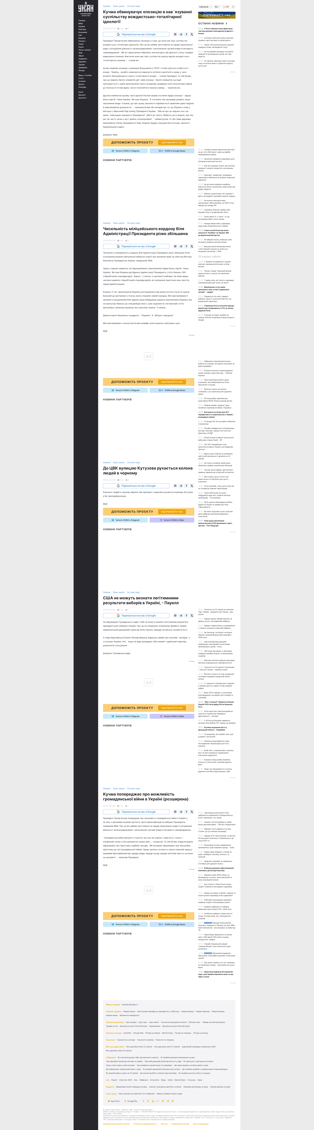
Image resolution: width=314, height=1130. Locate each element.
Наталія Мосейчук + (130, 1005)
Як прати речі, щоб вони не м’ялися (198, 1061)
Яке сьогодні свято (115, 1046)
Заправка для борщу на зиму (195, 1087)
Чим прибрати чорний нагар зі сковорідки (154, 1065)
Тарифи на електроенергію (213, 1022)
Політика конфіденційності (145, 1124)
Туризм (81, 65)
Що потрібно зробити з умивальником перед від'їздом (205, 1069)
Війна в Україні (113, 1004)
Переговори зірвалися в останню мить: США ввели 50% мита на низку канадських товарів (215, 937)
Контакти (82, 98)
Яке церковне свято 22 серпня (119, 1051)
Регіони (81, 41)
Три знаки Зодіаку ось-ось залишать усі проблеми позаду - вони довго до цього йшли (216, 964)
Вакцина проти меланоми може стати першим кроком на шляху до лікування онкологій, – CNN (214, 248)
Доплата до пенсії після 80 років (176, 1026)
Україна (81, 26)
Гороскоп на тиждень (165, 1040)
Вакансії (81, 95)
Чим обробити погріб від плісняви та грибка (124, 1061)
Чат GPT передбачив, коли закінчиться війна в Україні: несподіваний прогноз (215, 446)
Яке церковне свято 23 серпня (139, 1047)
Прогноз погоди (113, 1033)
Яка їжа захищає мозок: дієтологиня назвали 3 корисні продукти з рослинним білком (216, 168)
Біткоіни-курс (194, 1022)
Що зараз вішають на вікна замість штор (191, 1065)
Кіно (135, 1080)
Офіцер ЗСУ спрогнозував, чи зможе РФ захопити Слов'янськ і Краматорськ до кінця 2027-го (216, 838)
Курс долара (131, 1022)
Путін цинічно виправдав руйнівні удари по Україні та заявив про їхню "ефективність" (215, 504)
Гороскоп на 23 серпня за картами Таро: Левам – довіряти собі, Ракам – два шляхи (215, 611)
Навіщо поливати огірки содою (169, 1094)
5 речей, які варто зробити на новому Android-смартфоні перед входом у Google (216, 317)
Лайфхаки (111, 1057)
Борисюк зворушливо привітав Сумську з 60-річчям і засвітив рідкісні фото (214, 762)
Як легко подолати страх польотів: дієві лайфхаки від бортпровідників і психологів (215, 513)
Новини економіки (115, 1022)
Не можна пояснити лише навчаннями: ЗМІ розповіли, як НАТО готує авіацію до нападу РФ (216, 202)
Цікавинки (82, 68)
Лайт (80, 53)
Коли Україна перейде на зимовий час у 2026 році (158, 1011)
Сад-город (111, 1093)
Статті (81, 78)
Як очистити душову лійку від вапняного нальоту (138, 1057)
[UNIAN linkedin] (153, 1101)
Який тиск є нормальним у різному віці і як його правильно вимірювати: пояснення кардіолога (216, 752)
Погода (81, 70)
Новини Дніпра (187, 1011)
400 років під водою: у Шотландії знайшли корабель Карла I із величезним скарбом (215, 653)
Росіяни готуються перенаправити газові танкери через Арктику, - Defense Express (215, 372)
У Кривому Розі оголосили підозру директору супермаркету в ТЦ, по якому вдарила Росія (216, 308)
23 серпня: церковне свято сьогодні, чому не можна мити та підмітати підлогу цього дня (216, 63)
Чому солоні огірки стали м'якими (120, 1065)
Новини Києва (112, 1015)
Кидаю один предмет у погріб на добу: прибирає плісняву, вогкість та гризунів (215, 854)
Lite (107, 1080)
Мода (163, 1080)
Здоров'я (82, 62)
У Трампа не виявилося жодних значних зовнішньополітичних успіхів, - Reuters (214, 264)
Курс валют (154, 1022)
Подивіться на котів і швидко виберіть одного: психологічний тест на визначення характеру (214, 298)
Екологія (81, 38)
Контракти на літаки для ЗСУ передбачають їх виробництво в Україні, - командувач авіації (216, 414)
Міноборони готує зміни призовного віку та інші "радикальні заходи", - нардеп (213, 289)
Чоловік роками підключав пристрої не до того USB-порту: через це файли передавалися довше (216, 152)
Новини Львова (218, 1011)
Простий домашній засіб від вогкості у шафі (163, 1061)
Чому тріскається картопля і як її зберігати (136, 1094)
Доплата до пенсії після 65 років (133, 1026)
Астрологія (154, 1080)
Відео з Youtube (85, 75)
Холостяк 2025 (125, 1080)
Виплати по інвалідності (129, 1015)
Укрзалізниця (154, 1026)
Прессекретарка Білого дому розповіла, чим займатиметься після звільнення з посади (213, 382)
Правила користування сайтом (116, 1124)
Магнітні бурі (167, 1033)
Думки (81, 84)
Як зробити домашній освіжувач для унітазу (161, 1069)
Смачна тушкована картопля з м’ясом (165, 1087)
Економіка (82, 32)
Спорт (81, 44)
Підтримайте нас (217, 15)
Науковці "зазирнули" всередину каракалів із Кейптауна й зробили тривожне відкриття (216, 177)
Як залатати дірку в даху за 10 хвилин (122, 1073)
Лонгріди (82, 87)
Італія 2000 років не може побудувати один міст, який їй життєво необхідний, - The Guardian (214, 495)
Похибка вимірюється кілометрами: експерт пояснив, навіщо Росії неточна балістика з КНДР (216, 430)
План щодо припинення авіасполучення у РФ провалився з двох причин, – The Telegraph (215, 523)
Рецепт (114, 1080)
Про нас (164, 1124)
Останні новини (211, 23)
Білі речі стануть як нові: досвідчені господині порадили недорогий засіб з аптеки (216, 676)
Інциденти (82, 59)
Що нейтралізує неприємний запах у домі (123, 1069)
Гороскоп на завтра (145, 1040)
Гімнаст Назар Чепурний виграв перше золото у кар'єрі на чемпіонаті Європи (214, 273)
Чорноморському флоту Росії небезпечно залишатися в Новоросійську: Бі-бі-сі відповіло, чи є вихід (215, 815)
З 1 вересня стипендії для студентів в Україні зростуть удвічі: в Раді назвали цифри (216, 685)
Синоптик (127, 1033)
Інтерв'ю (82, 81)
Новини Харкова (203, 1011)
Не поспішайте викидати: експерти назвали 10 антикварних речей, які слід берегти (215, 54)
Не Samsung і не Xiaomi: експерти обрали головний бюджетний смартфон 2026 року (215, 634)
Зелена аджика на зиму (220, 1087)
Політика (82, 29)
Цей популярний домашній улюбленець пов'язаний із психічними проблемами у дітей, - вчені (214, 644)
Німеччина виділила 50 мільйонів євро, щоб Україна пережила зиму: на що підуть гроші (215, 974)
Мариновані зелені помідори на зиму (131, 1087)
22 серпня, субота (209, 256)
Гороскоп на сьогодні (126, 1040)
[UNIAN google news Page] (158, 1101)
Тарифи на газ (112, 1026)
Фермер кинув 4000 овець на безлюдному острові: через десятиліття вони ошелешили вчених (215, 877)
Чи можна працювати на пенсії (174, 1022)
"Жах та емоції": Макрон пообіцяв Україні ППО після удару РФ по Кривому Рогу (216, 704)
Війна (80, 23)
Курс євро (143, 1022)
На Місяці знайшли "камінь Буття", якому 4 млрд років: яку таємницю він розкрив (215, 915)
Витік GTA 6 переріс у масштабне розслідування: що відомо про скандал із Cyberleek (215, 695)
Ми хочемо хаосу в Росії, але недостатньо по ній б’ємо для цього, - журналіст (214, 479)
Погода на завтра (152, 1033)
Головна (81, 21)
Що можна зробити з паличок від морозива (158, 1073)
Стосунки (191, 1080)
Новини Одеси (129, 1011)
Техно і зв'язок (84, 50)
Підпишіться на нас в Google (139, 34)
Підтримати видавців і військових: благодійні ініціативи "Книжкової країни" (216, 955)
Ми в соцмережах (201, 1124)
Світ (80, 35)
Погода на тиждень (183, 1033)
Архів (80, 92)
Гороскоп (110, 1040)
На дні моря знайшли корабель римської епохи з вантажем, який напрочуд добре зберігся (216, 186)
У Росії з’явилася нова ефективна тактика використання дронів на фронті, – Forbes (216, 31)
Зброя (81, 56)
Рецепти (110, 1087)
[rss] (173, 1101)
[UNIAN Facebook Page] (143, 1101)
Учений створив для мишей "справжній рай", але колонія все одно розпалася (214, 946)
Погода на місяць (200, 1033)
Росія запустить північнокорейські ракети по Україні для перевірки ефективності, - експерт (215, 713)
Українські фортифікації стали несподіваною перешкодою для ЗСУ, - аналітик (214, 743)
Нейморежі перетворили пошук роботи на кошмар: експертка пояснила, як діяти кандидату (216, 363)
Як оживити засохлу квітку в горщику (194, 1073)
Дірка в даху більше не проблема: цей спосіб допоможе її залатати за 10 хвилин (215, 456)
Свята (170, 1080)
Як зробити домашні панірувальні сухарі (178, 1057)
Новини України (113, 1011)
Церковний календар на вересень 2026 (199, 1047)
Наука (81, 47)
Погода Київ (138, 1033)
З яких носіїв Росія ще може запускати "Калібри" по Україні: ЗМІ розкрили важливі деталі (213, 232)
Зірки (199, 1080)
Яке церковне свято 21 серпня (167, 1047)
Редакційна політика (180, 1124)
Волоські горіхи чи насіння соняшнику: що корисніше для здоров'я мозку (214, 391)
